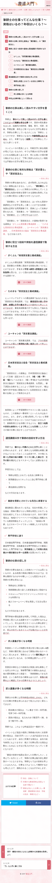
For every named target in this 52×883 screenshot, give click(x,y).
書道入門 (29, 874)
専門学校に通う (20, 85)
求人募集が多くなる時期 (23, 94)
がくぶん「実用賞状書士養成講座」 (27, 56)
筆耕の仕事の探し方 (16, 90)
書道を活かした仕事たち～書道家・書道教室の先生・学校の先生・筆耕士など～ (34, 791)
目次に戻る (45, 178)
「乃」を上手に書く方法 (12, 864)
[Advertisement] (26, 824)
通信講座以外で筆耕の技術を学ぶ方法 (23, 77)
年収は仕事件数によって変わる (20, 98)
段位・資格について (30, 778)
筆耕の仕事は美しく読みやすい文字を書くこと (26, 37)
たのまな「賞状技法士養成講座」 (26, 61)
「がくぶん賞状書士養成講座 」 (25, 224)
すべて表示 (27, 282)
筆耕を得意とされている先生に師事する (29, 81)
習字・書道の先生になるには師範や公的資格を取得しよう (27, 852)
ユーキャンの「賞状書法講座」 (25, 65)
